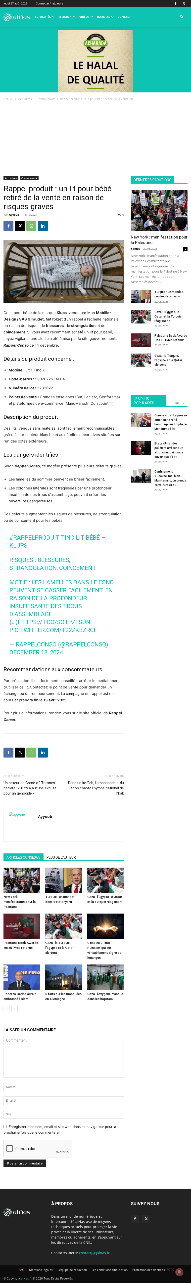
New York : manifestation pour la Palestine (19, 902)
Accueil (8, 99)
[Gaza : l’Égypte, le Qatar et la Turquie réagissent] (105, 880)
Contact (124, 17)
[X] (184, 3)
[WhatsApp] (31, 226)
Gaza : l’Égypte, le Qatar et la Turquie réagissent (168, 316)
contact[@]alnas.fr (94, 1252)
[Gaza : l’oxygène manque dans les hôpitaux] (105, 977)
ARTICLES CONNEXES (23, 857)
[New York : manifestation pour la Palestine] (21, 880)
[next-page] (14, 1009)
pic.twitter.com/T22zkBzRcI (52, 630)
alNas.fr (26, 1278)
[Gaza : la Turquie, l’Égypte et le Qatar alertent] (63, 926)
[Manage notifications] (179, 1272)
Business (103, 17)
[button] (182, 17)
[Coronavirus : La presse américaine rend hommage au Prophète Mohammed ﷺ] (141, 420)
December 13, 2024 (36, 652)
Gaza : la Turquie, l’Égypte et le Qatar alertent (59, 948)
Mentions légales (41, 1270)
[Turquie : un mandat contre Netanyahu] (63, 880)
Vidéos (84, 17)
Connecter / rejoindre (49, 3)
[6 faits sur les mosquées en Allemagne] (63, 977)
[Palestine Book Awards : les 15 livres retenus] (21, 926)
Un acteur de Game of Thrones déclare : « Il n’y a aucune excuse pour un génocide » (29, 788)
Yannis (135, 248)
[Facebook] (175, 3)
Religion (65, 17)
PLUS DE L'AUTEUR (61, 857)
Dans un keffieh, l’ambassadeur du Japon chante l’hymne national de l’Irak (96, 788)
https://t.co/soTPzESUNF (56, 622)
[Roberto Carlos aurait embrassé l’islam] (21, 977)
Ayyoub (14, 214)
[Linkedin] (43, 226)
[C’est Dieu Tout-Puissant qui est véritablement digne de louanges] (105, 926)
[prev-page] (6, 1009)
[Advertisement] (95, 139)
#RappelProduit (34, 537)
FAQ (21, 1270)
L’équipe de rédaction (72, 1270)
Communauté (46, 99)
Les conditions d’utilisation (110, 1270)
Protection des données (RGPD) (154, 1270)
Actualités (43, 17)
